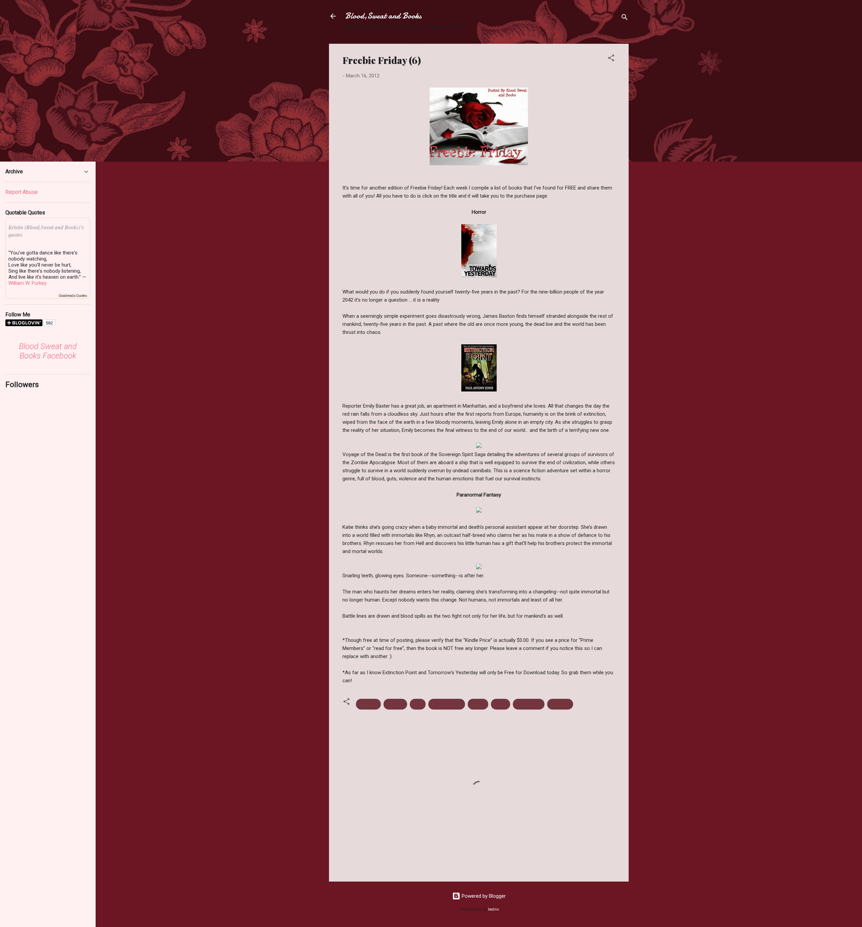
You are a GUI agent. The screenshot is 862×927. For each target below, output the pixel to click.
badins (493, 909)
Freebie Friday (446, 704)
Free (418, 704)
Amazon (368, 704)
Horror (478, 704)
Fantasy (395, 704)
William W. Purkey (27, 283)
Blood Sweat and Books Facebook (48, 351)
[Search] (625, 18)
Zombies (560, 704)
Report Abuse (21, 192)
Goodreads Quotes (73, 296)
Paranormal (528, 704)
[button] (611, 59)
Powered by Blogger (483, 896)
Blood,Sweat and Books (383, 16)
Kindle (500, 704)
